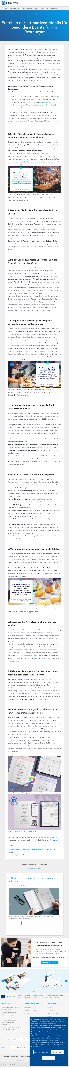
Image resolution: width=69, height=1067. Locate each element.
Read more (15, 923)
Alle (6, 8)
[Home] (9, 3)
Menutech (33, 793)
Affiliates (49, 1016)
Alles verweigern (57, 1052)
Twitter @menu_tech (53, 1014)
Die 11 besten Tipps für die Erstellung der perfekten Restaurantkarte (8, 1022)
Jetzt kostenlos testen (30, 1011)
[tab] (33, 991)
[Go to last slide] (2, 981)
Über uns (49, 1008)
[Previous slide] (9, 904)
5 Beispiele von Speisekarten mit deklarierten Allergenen (33, 880)
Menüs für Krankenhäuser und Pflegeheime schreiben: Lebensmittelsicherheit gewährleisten (9, 1015)
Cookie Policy (20, 1060)
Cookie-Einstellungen (41, 1052)
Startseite (5, 14)
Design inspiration (21, 14)
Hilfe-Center (27, 1008)
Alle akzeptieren (48, 1058)
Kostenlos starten (49, 962)
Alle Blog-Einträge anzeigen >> (34, 868)
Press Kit (26, 1014)
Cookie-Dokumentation (49, 1063)
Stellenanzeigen (51, 1011)
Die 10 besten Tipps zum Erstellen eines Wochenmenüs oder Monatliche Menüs (10, 1029)
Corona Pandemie (14, 8)
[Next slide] (59, 904)
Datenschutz (14, 1056)
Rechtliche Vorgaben (52, 8)
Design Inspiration (27, 8)
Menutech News (39, 8)
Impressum (6, 1056)
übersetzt (37, 658)
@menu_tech (54, 840)
